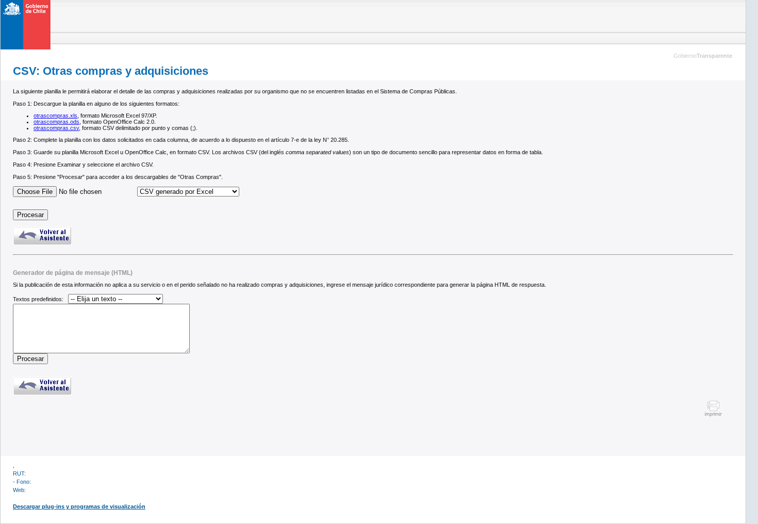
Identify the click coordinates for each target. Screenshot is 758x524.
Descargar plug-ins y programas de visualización (79, 506)
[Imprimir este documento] (713, 415)
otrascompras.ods (56, 122)
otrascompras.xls (55, 115)
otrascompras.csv (56, 128)
